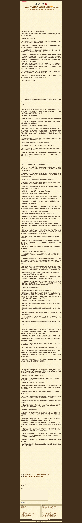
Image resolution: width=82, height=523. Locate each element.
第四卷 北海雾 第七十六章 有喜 (47, 507)
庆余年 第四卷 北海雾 (34, 7)
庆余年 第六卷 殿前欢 (49, 7)
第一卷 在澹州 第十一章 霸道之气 (47, 511)
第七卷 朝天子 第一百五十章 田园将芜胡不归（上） (50, 515)
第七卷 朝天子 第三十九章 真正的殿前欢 (48, 514)
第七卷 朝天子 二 (23, 512)
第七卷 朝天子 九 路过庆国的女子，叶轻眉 (27, 513)
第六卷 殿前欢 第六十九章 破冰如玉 (34, 476)
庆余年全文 (30, 6)
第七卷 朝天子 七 (23, 507)
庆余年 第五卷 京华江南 (41, 7)
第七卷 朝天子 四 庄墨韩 (24, 516)
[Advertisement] (30, 21)
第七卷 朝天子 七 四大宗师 (25, 514)
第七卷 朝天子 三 (23, 511)
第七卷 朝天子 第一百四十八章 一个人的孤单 (49, 506)
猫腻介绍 (34, 6)
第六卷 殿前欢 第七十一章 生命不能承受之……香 (37, 474)
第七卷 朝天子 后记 (24, 506)
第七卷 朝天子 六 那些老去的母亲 (26, 515)
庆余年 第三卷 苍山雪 (27, 7)
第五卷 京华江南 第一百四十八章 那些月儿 (48, 516)
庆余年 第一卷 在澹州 (39, 6)
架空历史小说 (24, 1)
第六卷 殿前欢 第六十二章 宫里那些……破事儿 (49, 513)
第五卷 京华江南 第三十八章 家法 (47, 512)
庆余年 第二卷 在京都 (46, 6)
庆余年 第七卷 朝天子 (56, 7)
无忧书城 (46, 521)
